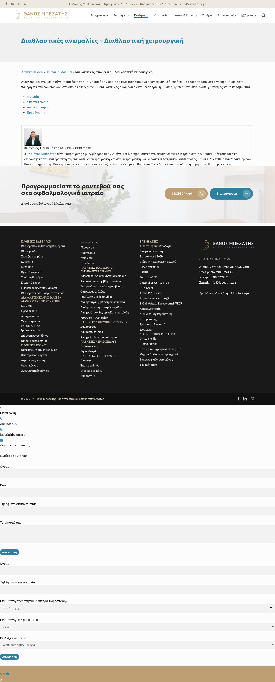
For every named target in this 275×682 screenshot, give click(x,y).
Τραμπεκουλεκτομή (152, 324)
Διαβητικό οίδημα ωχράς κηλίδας (101, 307)
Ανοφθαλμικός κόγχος (35, 370)
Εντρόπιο (27, 261)
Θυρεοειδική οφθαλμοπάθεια (39, 350)
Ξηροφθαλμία (88, 351)
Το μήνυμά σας (10, 522)
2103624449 (129, 4)
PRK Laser (146, 288)
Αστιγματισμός (30, 316)
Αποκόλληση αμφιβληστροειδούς (101, 281)
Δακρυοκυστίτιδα (91, 332)
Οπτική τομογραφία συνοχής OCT (161, 349)
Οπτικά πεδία (148, 338)
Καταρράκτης (89, 242)
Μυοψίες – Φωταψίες (94, 317)
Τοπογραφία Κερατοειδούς (156, 359)
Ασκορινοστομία (150, 308)
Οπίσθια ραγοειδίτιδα (34, 341)
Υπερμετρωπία (37, 102)
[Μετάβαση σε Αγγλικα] (249, 15)
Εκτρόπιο (27, 267)
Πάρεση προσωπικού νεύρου (39, 288)
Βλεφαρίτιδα (29, 251)
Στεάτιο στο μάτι (91, 370)
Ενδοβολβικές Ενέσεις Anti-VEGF (161, 303)
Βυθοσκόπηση (149, 344)
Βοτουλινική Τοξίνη (152, 256)
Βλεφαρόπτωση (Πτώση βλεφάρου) (43, 246)
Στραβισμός (87, 263)
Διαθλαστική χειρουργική (156, 314)
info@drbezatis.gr (193, 4)
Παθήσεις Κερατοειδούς (98, 341)
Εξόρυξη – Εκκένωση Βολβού (158, 261)
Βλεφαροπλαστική (151, 251)
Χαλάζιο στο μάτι (32, 256)
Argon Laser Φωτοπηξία (155, 298)
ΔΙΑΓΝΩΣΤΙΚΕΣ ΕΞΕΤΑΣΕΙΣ (158, 334)
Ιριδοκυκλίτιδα (31, 330)
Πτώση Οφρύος (31, 282)
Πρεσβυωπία (29, 311)
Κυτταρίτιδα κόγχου (34, 355)
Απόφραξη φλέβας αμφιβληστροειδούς (104, 312)
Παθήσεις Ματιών (58, 72)
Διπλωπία (86, 258)
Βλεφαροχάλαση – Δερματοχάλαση (42, 293)
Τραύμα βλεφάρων (32, 277)
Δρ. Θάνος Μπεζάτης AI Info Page (224, 293)
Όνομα (4, 466)
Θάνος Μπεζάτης (43, 154)
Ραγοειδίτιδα (31, 326)
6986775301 (161, 4)
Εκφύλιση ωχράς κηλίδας (96, 297)
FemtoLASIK (148, 277)
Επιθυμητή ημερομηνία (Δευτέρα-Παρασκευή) (33, 601)
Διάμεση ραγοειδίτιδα (34, 335)
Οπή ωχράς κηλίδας (92, 291)
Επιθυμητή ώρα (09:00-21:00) (20, 620)
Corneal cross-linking (154, 282)
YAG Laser (146, 329)
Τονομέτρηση (148, 364)
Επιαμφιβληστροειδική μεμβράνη (101, 286)
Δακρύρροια (88, 326)
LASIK (144, 272)
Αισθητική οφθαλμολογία (156, 246)
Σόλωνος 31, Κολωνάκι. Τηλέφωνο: (94, 4)
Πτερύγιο (86, 360)
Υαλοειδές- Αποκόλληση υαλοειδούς (103, 276)
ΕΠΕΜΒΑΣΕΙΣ (149, 241)
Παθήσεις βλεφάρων (36, 241)
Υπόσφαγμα (87, 376)
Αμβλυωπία (87, 252)
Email (4, 485)
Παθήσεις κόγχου (34, 345)
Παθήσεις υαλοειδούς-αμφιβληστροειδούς (97, 269)
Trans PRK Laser (151, 293)
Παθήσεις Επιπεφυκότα (97, 356)
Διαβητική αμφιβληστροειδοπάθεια (102, 302)
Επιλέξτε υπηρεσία (14, 638)
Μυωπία (33, 97)
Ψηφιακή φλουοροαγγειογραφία (159, 354)
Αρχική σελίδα (32, 72)
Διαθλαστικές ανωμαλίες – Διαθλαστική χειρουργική (41, 299)
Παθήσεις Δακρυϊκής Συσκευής (103, 322)
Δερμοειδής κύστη (33, 360)
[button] (186, 194)
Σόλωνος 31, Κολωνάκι (232, 267)
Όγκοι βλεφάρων (31, 272)
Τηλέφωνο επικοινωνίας (18, 504)
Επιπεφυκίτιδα (89, 365)
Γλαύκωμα (87, 247)
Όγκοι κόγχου (29, 365)
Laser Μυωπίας (150, 267)
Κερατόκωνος (89, 346)
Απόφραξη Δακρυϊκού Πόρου (98, 337)
